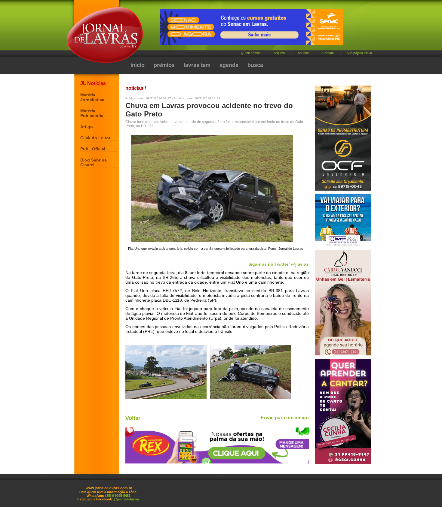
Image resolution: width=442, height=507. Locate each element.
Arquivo (279, 53)
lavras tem (197, 65)
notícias (134, 88)
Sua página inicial (359, 53)
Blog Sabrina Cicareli (93, 162)
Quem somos (251, 53)
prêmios (164, 65)
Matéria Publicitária (91, 113)
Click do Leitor (95, 137)
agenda (228, 65)
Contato (328, 53)
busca (255, 65)
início (137, 65)
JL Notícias (93, 83)
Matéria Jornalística (92, 97)
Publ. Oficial (92, 148)
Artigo (86, 126)
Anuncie (303, 53)
